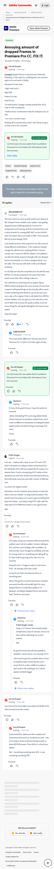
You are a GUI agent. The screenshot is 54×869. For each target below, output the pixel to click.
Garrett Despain (15, 66)
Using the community (13, 852)
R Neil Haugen (14, 455)
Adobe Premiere (36, 12)
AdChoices (11, 866)
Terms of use (27, 852)
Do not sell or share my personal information (21, 861)
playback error (35, 166)
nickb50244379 (19, 331)
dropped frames (11, 171)
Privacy (36, 852)
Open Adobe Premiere (39, 28)
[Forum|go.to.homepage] (20, 5)
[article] (27, 268)
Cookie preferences (12, 857)
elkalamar (17, 401)
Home (8, 12)
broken (8, 166)
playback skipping (20, 166)
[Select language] (36, 5)
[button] (5, 6)
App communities (20, 12)
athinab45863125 (15, 212)
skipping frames (25, 171)
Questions (9, 15)
